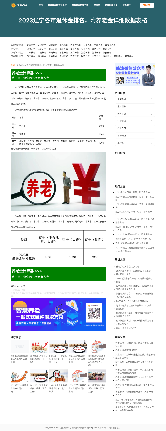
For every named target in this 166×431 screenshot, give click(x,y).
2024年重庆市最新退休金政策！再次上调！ (96, 388)
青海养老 (118, 56)
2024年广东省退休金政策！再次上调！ (19, 388)
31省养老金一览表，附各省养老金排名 (133, 238)
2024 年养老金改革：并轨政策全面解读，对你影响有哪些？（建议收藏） (134, 401)
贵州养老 (64, 56)
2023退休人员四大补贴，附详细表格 (132, 192)
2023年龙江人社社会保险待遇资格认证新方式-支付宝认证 (134, 249)
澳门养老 (74, 52)
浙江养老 (53, 48)
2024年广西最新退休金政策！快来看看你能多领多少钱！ (96, 361)
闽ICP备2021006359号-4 (97, 428)
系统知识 (121, 135)
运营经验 (121, 106)
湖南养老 (107, 52)
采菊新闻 (121, 99)
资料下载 (121, 113)
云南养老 (53, 56)
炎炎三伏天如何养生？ (126, 328)
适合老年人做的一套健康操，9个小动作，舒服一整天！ (133, 272)
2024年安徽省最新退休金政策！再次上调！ (77, 359)
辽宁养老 (87, 45)
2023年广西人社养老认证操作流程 (132, 301)
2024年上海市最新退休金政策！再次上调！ (39, 388)
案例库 (97, 5)
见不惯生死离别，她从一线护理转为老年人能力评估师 (134, 322)
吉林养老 (98, 45)
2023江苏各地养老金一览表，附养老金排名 (134, 213)
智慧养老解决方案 (80, 5)
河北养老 (53, 45)
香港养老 (64, 52)
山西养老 (64, 45)
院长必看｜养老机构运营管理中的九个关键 (134, 363)
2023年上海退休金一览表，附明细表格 (133, 234)
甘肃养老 (107, 56)
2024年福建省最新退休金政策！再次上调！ (19, 359)
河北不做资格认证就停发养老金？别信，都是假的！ (134, 307)
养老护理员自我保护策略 (127, 266)
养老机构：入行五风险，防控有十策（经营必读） (134, 344)
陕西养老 (85, 56)
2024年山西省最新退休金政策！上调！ (39, 359)
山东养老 (74, 48)
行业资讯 (121, 121)
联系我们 (127, 5)
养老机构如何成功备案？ (126, 350)
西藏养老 (74, 56)
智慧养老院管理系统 (57, 5)
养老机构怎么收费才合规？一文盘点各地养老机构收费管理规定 (134, 371)
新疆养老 (129, 56)
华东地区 (15, 48)
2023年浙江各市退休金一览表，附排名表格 (134, 198)
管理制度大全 (111, 5)
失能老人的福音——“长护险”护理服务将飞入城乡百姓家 (134, 295)
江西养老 (96, 48)
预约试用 (147, 5)
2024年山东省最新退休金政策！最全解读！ (58, 388)
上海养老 (31, 48)
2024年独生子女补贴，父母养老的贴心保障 (134, 280)
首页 (41, 5)
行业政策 (121, 128)
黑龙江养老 (110, 45)
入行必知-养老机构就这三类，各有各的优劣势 (134, 386)
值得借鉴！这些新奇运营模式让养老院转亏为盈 (134, 394)
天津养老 (42, 45)
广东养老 (31, 52)
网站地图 (112, 428)
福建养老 (64, 48)
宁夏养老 (96, 56)
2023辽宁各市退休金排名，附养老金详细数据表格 (134, 221)
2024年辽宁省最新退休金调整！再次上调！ (77, 388)
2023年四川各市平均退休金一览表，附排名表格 (134, 228)
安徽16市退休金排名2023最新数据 (131, 243)
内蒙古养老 (75, 45)
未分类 (120, 142)
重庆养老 (31, 56)
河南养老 (85, 52)
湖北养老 (96, 52)
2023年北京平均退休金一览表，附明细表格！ (134, 206)
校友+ (119, 428)
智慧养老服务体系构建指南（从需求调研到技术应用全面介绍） (134, 287)
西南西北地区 (17, 56)
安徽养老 (85, 48)
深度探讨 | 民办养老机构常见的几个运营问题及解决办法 (135, 356)
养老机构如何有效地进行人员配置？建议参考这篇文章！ (134, 379)
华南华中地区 (17, 52)
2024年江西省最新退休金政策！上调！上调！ (58, 359)
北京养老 (31, 45)
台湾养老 (107, 48)
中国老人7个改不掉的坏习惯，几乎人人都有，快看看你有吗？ (134, 409)
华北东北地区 (17, 45)
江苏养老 (42, 48)
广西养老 (42, 52)
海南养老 (53, 52)
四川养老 (42, 56)
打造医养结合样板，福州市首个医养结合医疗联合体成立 (134, 314)
